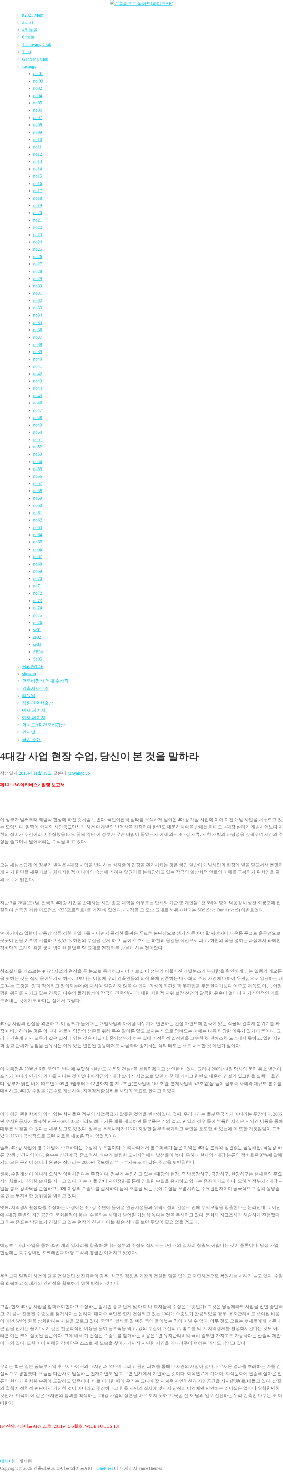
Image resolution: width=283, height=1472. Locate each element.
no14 (37, 168)
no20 (37, 212)
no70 (37, 578)
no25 (37, 249)
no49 (37, 425)
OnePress (104, 1468)
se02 (37, 637)
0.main (28, 37)
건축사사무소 (35, 688)
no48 (37, 417)
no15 (37, 176)
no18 (37, 198)
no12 (37, 154)
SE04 (38, 651)
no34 (37, 315)
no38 (37, 344)
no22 (37, 227)
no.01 (38, 73)
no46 (37, 402)
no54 (37, 461)
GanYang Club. (35, 59)
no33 (37, 307)
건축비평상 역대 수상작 (45, 681)
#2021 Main (32, 15)
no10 (37, 139)
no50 (37, 432)
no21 (37, 220)
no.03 (38, 81)
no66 (37, 549)
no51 (37, 439)
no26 (37, 256)
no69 (37, 571)
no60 (37, 505)
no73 (37, 600)
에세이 (6, 1461)
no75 (37, 615)
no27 (37, 263)
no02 (37, 88)
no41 (37, 366)
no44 (37, 388)
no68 (37, 564)
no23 (37, 234)
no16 (37, 183)
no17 (37, 190)
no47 (37, 410)
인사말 (28, 732)
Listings (29, 66)
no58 (37, 490)
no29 (37, 278)
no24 (37, 242)
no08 (37, 124)
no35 (37, 322)
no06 (37, 110)
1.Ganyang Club (36, 44)
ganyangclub (78, 773)
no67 (37, 556)
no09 (37, 132)
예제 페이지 (33, 710)
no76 (37, 622)
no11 (37, 147)
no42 (37, 373)
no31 (37, 293)
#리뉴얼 (30, 29)
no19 (37, 205)
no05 (37, 103)
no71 (37, 586)
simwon (29, 673)
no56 (37, 476)
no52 (37, 447)
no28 (37, 271)
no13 (37, 161)
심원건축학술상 (37, 703)
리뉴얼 (28, 695)
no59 (37, 498)
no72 (37, 593)
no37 (37, 337)
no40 (37, 359)
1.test (26, 51)
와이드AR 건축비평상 (43, 725)
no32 (37, 300)
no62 (37, 520)
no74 (37, 607)
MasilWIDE (32, 666)
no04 (37, 95)
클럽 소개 (31, 739)
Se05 (37, 659)
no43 (37, 381)
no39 (37, 351)
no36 (37, 329)
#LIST (28, 22)
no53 (37, 454)
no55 (37, 468)
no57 (37, 483)
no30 (37, 286)
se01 (37, 629)
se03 (37, 644)
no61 (37, 512)
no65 (37, 542)
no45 (37, 395)
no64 (37, 534)
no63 (37, 527)
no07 (37, 117)
